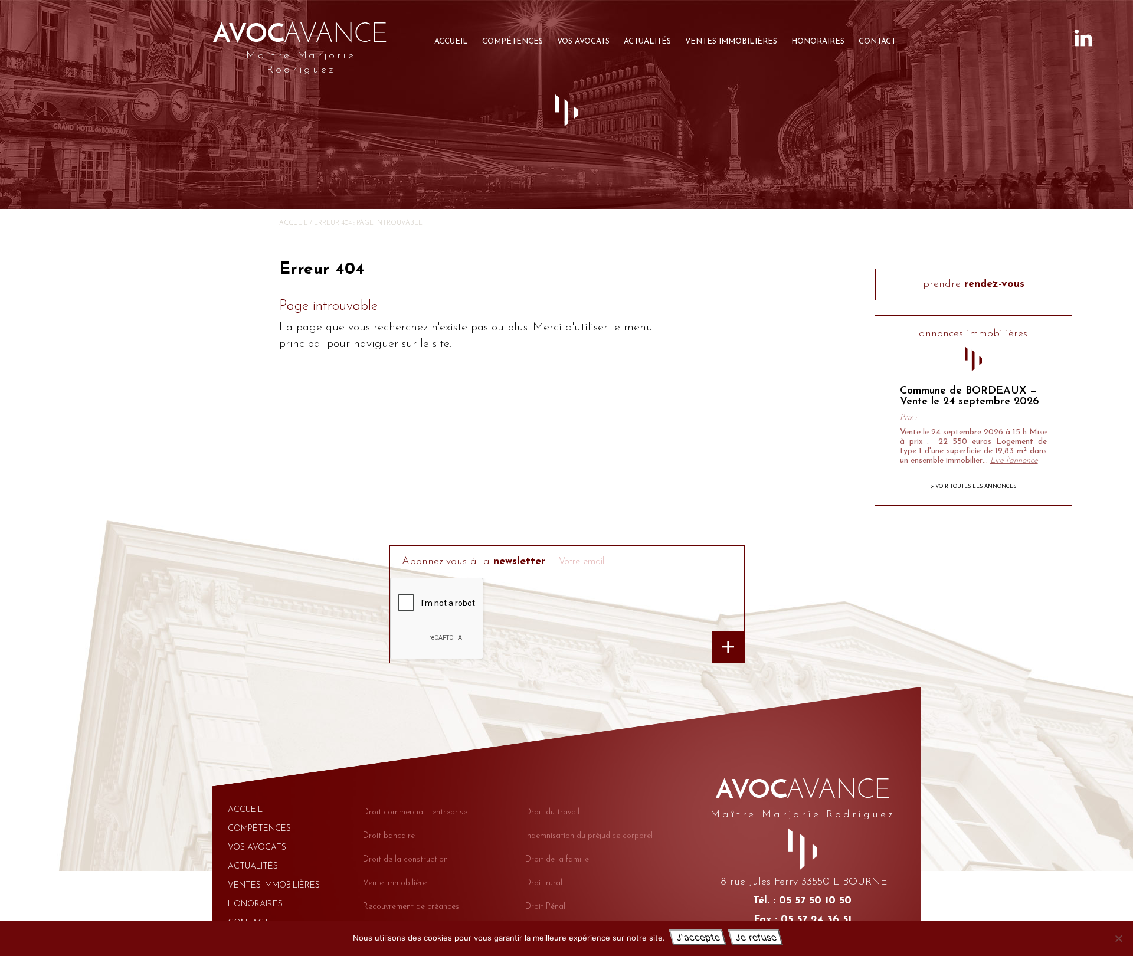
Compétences (512, 41)
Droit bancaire (389, 835)
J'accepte (697, 937)
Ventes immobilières (731, 41)
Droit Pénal (545, 906)
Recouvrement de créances (411, 906)
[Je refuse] (1118, 938)
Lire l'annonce (1014, 460)
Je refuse (755, 937)
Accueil (451, 41)
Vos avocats (583, 41)
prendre (973, 284)
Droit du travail (552, 812)
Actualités (647, 41)
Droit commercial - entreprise (415, 812)
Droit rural (543, 883)
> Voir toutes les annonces (973, 486)
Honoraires (817, 41)
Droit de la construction (405, 859)
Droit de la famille (557, 859)
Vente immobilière (395, 883)
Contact (877, 41)
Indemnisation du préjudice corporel (589, 835)
